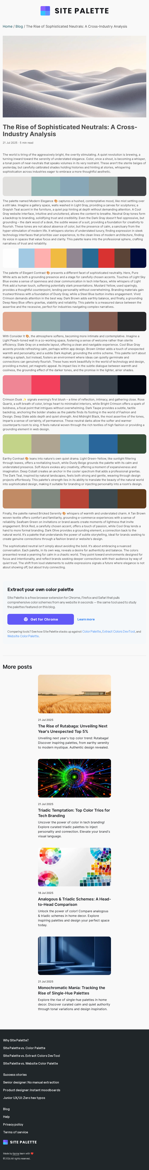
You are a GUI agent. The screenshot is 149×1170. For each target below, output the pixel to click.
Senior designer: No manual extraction (31, 1082)
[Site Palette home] (22, 1142)
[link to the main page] (74, 11)
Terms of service (15, 1132)
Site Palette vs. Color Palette (24, 1048)
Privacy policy (13, 1124)
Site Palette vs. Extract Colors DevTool (31, 1055)
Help (6, 1116)
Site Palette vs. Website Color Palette (30, 1063)
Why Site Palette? (16, 1040)
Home (7, 26)
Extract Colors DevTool (118, 631)
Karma (16, 1153)
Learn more (86, 619)
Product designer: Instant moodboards (31, 1090)
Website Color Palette (23, 636)
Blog (19, 26)
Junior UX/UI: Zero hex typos (24, 1097)
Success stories (15, 1074)
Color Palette (91, 631)
